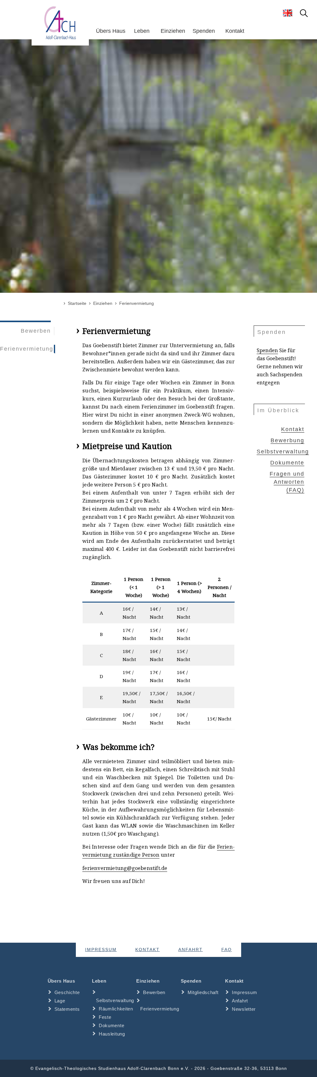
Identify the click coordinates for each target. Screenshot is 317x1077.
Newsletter (244, 1009)
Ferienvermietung (26, 349)
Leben (142, 31)
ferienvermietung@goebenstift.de (124, 868)
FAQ (226, 949)
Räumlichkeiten (116, 1008)
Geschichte (67, 992)
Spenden (204, 31)
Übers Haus (110, 31)
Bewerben (36, 331)
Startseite (77, 303)
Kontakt (234, 31)
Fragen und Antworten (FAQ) (287, 482)
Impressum (101, 949)
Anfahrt (190, 949)
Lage (59, 1000)
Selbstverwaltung (283, 451)
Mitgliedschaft (203, 992)
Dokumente (287, 463)
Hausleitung (112, 1033)
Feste (105, 1017)
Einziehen (173, 31)
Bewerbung (287, 440)
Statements (67, 1009)
